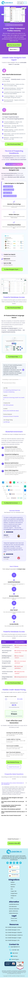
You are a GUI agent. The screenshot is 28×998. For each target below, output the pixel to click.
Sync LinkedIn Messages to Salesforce (14, 935)
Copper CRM (13, 891)
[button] (14, 25)
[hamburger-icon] (25, 3)
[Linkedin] (14, 863)
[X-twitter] (11, 863)
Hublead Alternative (13, 913)
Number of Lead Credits (10, 696)
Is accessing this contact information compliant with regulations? (11, 806)
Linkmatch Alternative (14, 908)
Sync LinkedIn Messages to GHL (12, 940)
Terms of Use (14, 920)
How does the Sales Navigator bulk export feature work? (12, 798)
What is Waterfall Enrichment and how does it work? (13, 812)
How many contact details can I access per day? (12, 802)
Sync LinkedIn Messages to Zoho (12, 930)
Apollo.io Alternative (13, 911)
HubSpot (13, 882)
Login (21, 3)
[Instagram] (17, 863)
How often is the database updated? (11, 809)
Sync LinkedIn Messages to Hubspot (13, 927)
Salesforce (13, 884)
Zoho (12, 889)
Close (12, 898)
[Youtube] (20, 863)
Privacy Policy (14, 918)
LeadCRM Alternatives (14, 904)
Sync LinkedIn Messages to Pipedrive (13, 932)
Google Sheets (14, 893)
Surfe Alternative (13, 906)
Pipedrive (13, 886)
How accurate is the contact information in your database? (12, 783)
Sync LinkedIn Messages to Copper (13, 937)
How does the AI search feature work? (11, 815)
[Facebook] (7, 863)
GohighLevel (13, 895)
